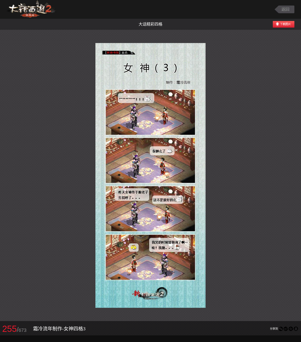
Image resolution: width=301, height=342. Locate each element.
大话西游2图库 (31, 9)
